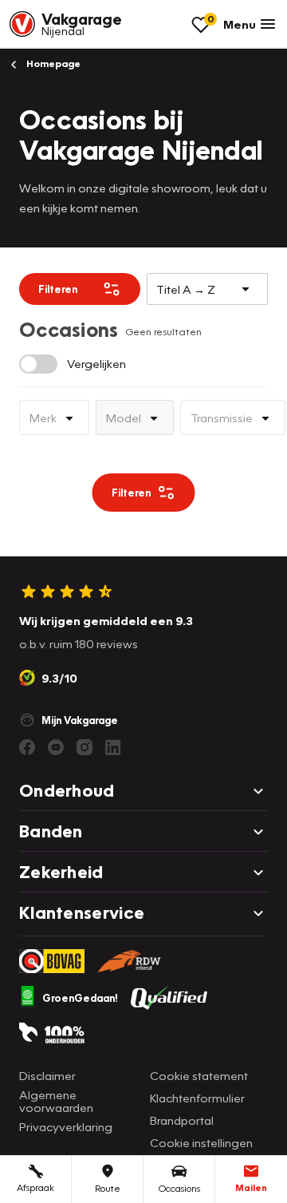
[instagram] (84, 747)
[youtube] (56, 747)
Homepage (52, 63)
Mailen (251, 1187)
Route (107, 1188)
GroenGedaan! (80, 997)
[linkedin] (113, 747)
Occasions (179, 1188)
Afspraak (35, 1187)
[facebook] (27, 747)
